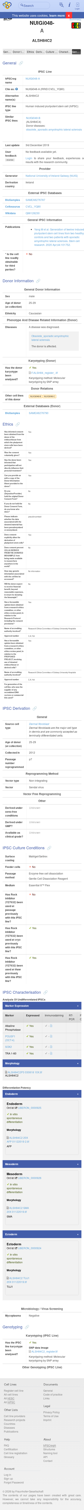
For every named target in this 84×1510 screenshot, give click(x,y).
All (9, 1398)
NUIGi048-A (33, 78)
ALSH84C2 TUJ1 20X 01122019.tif (18, 1280)
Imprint (47, 1420)
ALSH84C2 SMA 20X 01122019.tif (18, 1209)
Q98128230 (33, 213)
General (7, 51)
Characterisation (65, 51)
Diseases (9, 1427)
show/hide (10, 160)
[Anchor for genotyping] (26, 1326)
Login (77, 8)
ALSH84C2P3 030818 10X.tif (25, 1072)
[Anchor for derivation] (34, 708)
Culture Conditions (52, 51)
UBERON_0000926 (29, 1178)
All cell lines (11, 1394)
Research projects (14, 1420)
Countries (9, 1423)
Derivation (40, 51)
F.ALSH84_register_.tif (44, 372)
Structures (49, 1449)
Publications (11, 1431)
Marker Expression (17, 1006)
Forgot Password (14, 1482)
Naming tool (50, 1453)
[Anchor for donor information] (37, 280)
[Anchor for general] (20, 62)
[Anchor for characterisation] (45, 992)
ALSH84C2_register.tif (44, 1351)
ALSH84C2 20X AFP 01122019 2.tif (18, 1139)
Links (46, 1398)
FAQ (6, 1445)
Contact (47, 1460)
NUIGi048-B (33, 118)
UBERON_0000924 (29, 1248)
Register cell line (13, 1390)
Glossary (9, 1457)
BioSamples (12, 200)
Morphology (12, 1063)
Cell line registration (15, 1453)
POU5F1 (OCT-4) (10, 1038)
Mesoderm (11, 1164)
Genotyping (76, 51)
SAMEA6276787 (35, 200)
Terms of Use (51, 1416)
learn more (57, 15)
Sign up (8, 1478)
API (45, 1457)
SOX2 (8, 1046)
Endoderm (11, 1094)
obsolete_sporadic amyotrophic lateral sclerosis (54, 129)
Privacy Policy (51, 1412)
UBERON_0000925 (29, 1107)
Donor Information (19, 51)
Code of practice (52, 1394)
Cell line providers (14, 1416)
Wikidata (10, 213)
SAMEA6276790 (38, 413)
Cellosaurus (12, 206)
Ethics (30, 51)
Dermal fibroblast (39, 724)
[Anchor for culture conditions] (48, 847)
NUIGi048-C (49, 396)
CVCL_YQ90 (33, 206)
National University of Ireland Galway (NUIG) (52, 175)
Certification (11, 1449)
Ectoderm (11, 1234)
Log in (7, 1474)
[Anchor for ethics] (17, 424)
